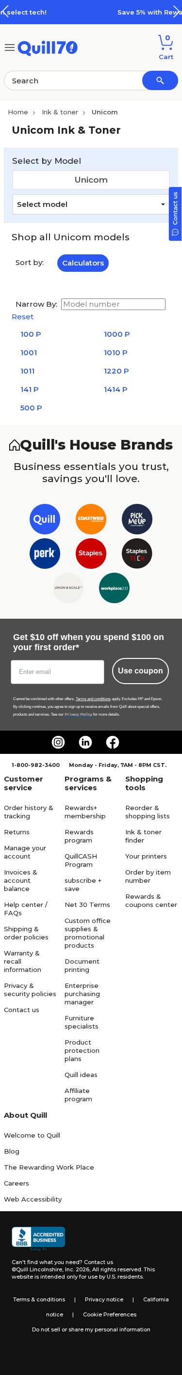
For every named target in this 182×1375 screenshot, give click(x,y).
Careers (16, 1183)
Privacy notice (104, 1299)
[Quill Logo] (47, 46)
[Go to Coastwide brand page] (91, 521)
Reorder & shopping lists (147, 812)
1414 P (116, 389)
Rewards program (79, 836)
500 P (31, 407)
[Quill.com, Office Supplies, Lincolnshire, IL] (38, 1239)
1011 (27, 370)
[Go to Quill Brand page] (45, 521)
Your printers (146, 856)
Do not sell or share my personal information (91, 1329)
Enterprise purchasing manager (82, 994)
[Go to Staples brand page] (91, 555)
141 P (29, 389)
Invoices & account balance (20, 880)
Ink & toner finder (143, 836)
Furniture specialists (82, 1022)
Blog (11, 1151)
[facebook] (112, 742)
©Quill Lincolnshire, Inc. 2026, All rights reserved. (77, 1269)
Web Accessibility (33, 1199)
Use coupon (140, 671)
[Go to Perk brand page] (45, 555)
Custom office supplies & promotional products (88, 933)
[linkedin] (85, 742)
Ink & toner (60, 112)
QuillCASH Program (81, 860)
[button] (176, 11)
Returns (17, 832)
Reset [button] (22, 316)
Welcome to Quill (32, 1135)
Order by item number (148, 876)
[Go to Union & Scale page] (68, 590)
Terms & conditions (39, 1299)
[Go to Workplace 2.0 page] (114, 590)
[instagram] (58, 742)
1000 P (117, 334)
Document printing (82, 965)
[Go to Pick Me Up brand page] (137, 521)
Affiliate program (78, 1095)
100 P (30, 334)
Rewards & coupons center (151, 900)
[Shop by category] (10, 46)
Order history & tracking (28, 812)
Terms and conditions (93, 699)
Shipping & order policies (26, 933)
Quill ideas (81, 1074)
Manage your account (25, 852)
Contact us (21, 1010)
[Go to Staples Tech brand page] (137, 555)
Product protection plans (82, 1050)
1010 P (116, 352)
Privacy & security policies (30, 990)
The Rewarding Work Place (49, 1167)
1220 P (116, 370)
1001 (28, 352)
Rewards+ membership (85, 812)
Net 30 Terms (87, 904)
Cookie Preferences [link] (109, 1314)
